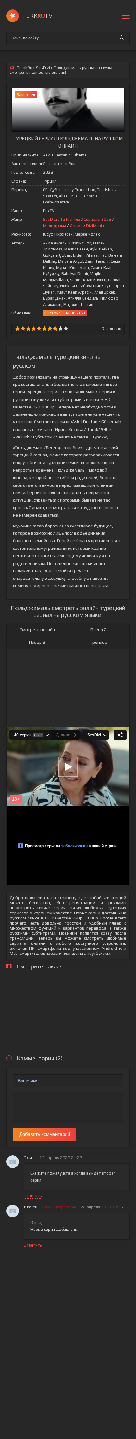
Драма (76, 225)
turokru (30, 1207)
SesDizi (50, 219)
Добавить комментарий (44, 1134)
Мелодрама (54, 225)
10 (66, 328)
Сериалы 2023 (97, 219)
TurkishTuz (70, 219)
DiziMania (95, 225)
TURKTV (37, 15)
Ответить (33, 1196)
